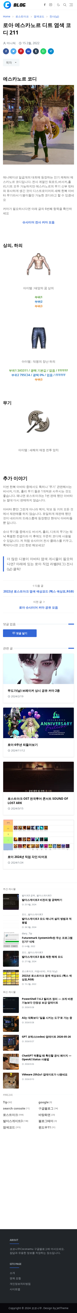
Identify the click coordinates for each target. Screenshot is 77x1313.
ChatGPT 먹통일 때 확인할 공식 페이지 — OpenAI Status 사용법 (46, 1057)
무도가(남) (52, 971)
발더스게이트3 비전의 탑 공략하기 (42, 900)
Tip (30, 933)
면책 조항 (15, 1278)
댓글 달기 (21, 633)
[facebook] (45, 5)
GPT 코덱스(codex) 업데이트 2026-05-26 (46, 1036)
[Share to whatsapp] (43, 51)
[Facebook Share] (6, 51)
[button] (58, 5)
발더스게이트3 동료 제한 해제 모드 (42, 956)
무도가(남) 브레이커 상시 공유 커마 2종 (34, 691)
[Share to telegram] (51, 51)
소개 (12, 1273)
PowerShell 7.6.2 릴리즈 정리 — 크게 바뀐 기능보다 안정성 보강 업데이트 (47, 1000)
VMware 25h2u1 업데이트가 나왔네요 (44, 1074)
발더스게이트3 (44, 895)
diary (25, 933)
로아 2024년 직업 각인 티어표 (27, 857)
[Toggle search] (64, 4)
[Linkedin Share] (28, 51)
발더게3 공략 (29, 895)
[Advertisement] (38, 1177)
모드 (24, 914)
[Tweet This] (13, 51)
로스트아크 (28, 971)
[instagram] (51, 5)
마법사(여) (40, 971)
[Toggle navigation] (71, 5)
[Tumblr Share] (36, 51)
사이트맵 (15, 1289)
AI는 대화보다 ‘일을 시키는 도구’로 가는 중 (47, 1017)
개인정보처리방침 (20, 1283)
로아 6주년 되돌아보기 (23, 745)
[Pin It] (21, 51)
